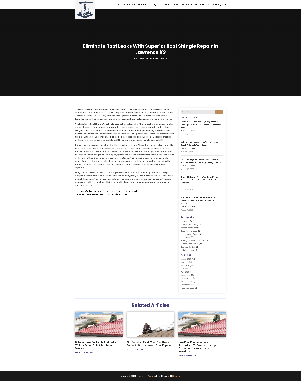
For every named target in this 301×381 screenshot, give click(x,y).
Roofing (152, 4)
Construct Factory (200, 4)
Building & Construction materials (194, 240)
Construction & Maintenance (132, 4)
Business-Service (188, 247)
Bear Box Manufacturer (190, 234)
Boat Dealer (185, 237)
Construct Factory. (146, 376)
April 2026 (185, 272)
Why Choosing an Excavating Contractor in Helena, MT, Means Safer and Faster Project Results (199, 200)
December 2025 (187, 285)
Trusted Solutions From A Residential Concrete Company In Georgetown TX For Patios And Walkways (201, 180)
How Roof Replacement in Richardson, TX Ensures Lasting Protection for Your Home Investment (197, 346)
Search (219, 112)
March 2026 (186, 275)
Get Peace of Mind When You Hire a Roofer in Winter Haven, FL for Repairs (149, 343)
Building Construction (189, 244)
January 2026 (186, 281)
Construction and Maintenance (174, 4)
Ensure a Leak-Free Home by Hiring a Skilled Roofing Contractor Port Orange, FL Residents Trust (201, 125)
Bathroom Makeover (189, 231)
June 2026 (185, 265)
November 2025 (187, 288)
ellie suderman (142, 58)
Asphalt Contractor (189, 228)
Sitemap (176, 376)
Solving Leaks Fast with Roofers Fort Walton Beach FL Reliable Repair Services (96, 345)
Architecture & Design (190, 224)
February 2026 (187, 278)
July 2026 (185, 262)
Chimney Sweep (187, 250)
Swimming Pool (218, 4)
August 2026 (186, 259)
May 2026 (185, 269)
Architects (185, 221)
